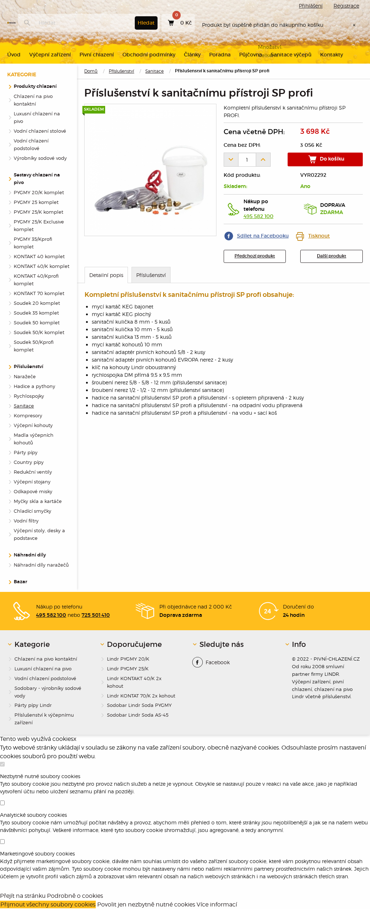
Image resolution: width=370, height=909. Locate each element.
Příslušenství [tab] (151, 275)
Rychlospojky (29, 396)
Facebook (218, 662)
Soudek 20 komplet (37, 303)
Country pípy (29, 462)
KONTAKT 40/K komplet (41, 266)
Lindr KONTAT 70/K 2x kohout (141, 696)
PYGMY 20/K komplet (39, 192)
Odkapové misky (33, 491)
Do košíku (331, 159)
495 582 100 (259, 216)
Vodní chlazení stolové (40, 131)
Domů (91, 71)
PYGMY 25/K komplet (38, 212)
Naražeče (25, 376)
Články (192, 55)
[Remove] (231, 160)
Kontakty (331, 55)
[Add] (263, 160)
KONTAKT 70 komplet (39, 293)
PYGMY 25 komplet (36, 202)
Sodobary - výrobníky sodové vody (47, 692)
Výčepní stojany (32, 482)
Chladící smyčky (32, 511)
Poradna (220, 55)
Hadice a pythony (34, 386)
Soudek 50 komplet (37, 322)
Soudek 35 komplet (36, 313)
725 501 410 (96, 615)
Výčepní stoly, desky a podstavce (39, 534)
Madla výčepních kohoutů (33, 438)
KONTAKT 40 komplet (39, 256)
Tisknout (319, 235)
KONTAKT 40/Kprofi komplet (36, 279)
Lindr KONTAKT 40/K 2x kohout (134, 682)
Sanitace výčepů (291, 55)
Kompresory (28, 415)
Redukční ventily (33, 472)
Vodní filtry (26, 521)
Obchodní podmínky (148, 55)
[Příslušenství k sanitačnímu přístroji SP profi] (150, 170)
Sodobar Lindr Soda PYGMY (139, 705)
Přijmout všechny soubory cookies (47, 904)
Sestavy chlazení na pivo (37, 179)
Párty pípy (26, 452)
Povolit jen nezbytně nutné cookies (146, 904)
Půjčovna (250, 55)
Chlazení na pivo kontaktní (33, 100)
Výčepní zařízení (50, 55)
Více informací (217, 904)
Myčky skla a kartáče (38, 501)
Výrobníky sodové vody (40, 158)
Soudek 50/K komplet (39, 332)
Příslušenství (121, 71)
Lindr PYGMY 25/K (128, 668)
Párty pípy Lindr (33, 705)
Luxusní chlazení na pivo (37, 117)
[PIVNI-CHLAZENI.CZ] (11, 23)
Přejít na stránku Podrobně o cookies (51, 895)
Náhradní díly (30, 555)
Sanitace (154, 71)
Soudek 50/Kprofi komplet (33, 346)
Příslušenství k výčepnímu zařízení (44, 718)
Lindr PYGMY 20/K (128, 659)
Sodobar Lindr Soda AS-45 (137, 715)
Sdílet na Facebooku (263, 235)
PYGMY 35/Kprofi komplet (33, 242)
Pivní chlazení (96, 55)
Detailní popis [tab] (106, 275)
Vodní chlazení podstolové (31, 144)
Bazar (20, 582)
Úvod (14, 55)
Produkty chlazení (35, 86)
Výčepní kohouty (33, 425)
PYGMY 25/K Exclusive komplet (39, 225)
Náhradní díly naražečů (41, 565)
